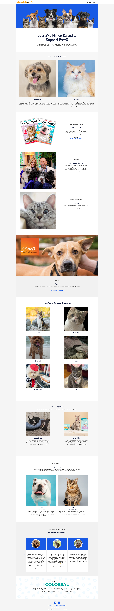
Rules (49, 605)
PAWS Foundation (63, 609)
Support (89, 2)
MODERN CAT (80, 138)
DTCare (52, 607)
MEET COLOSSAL (57, 594)
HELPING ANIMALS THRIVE (57, 290)
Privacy (56, 605)
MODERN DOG (72, 138)
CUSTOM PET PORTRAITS (38, 447)
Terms (52, 605)
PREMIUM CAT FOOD (76, 447)
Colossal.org (47, 607)
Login (94, 2)
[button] (89, 496)
